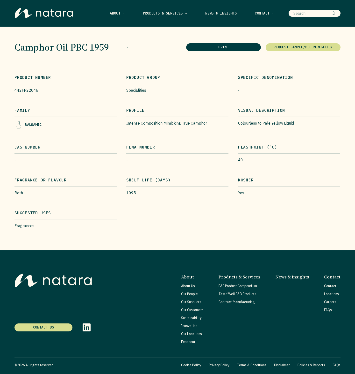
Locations (331, 294)
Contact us (43, 327)
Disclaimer (282, 365)
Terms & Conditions (251, 365)
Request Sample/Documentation (303, 47)
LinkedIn (87, 327)
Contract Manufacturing (237, 302)
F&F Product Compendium (238, 286)
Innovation (189, 326)
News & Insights (221, 13)
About (115, 13)
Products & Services (163, 13)
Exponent (188, 342)
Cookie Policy (191, 365)
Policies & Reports (311, 365)
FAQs (328, 310)
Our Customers (192, 310)
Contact (262, 13)
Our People (189, 294)
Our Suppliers (191, 302)
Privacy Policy (219, 365)
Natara (43, 13)
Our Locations (191, 334)
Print (223, 47)
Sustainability (191, 318)
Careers (330, 302)
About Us (188, 286)
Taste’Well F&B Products (237, 294)
